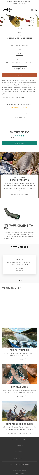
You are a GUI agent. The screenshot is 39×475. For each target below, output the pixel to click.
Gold (7, 63)
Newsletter (19, 452)
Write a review (19, 143)
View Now (19, 396)
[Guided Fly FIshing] (19, 338)
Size (19, 50)
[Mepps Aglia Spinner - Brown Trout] (9, 314)
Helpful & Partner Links (19, 464)
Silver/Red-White (17, 63)
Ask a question (19, 117)
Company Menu (19, 458)
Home (19, 32)
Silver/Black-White (19, 68)
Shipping (13, 45)
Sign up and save (19, 439)
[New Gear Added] (19, 374)
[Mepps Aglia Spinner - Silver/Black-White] (11, 314)
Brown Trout (29, 63)
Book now (19, 359)
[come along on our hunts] (19, 411)
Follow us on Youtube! (20, 433)
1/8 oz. (19, 53)
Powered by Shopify (19, 473)
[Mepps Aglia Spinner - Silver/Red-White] (7, 314)
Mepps (19, 35)
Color (19, 59)
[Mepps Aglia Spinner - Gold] (5, 314)
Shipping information (19, 113)
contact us (19, 446)
